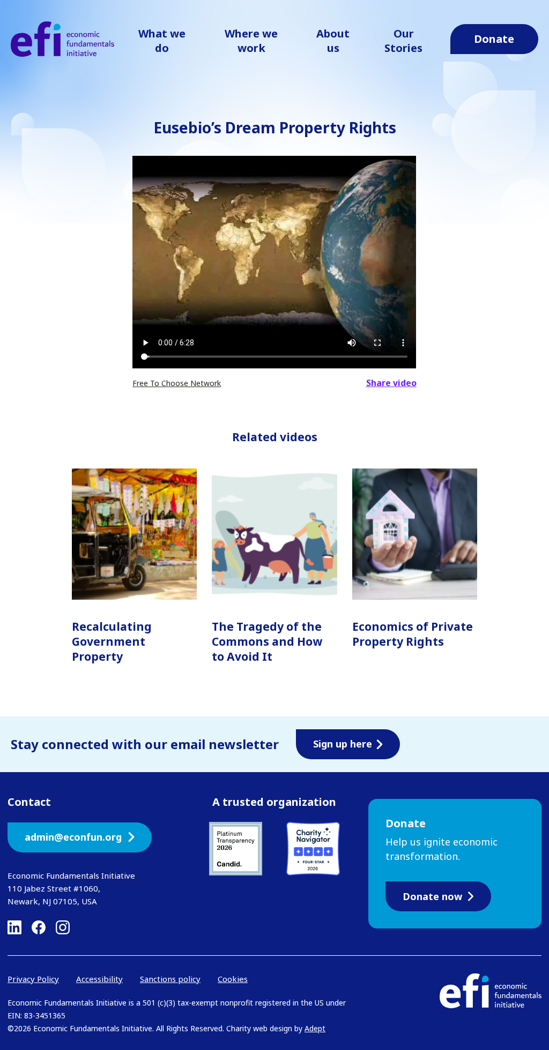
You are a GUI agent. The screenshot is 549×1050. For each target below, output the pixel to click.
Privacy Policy (33, 978)
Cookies (233, 978)
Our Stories (403, 40)
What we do (162, 40)
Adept (315, 1028)
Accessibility (99, 978)
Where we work (251, 40)
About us (333, 40)
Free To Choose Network (176, 383)
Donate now (432, 896)
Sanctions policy (170, 978)
